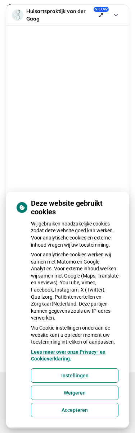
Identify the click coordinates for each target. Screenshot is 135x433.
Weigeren (75, 393)
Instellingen (75, 375)
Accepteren (75, 410)
